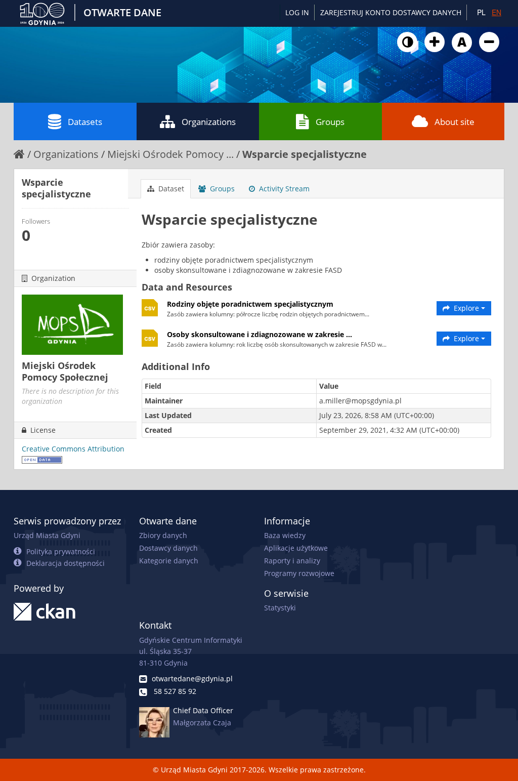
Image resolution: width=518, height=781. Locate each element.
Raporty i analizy (292, 560)
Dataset (170, 188)
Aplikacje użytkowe (296, 548)
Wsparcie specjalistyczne (304, 154)
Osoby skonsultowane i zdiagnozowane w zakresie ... (259, 334)
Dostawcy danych (168, 548)
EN (496, 12)
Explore (466, 308)
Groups (330, 122)
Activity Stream (283, 188)
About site (454, 122)
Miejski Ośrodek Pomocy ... (170, 154)
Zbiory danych (163, 535)
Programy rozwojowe (299, 573)
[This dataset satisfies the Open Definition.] (42, 459)
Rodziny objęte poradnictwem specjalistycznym (250, 304)
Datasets (85, 122)
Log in (297, 12)
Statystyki (280, 607)
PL (481, 12)
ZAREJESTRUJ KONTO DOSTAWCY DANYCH (390, 12)
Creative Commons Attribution (73, 449)
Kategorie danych (168, 560)
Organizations (209, 122)
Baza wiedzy (285, 535)
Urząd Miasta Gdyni (47, 535)
